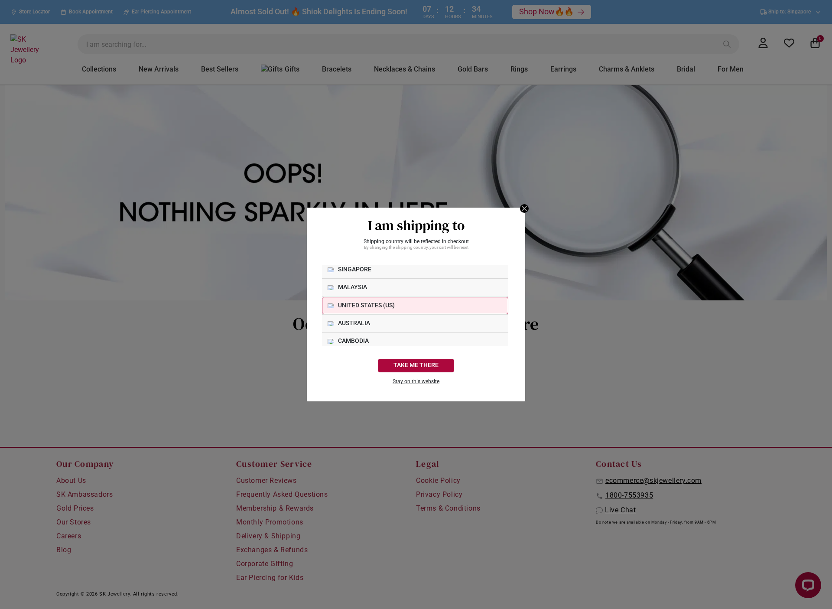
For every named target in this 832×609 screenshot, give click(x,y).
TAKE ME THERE (416, 365)
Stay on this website (416, 381)
